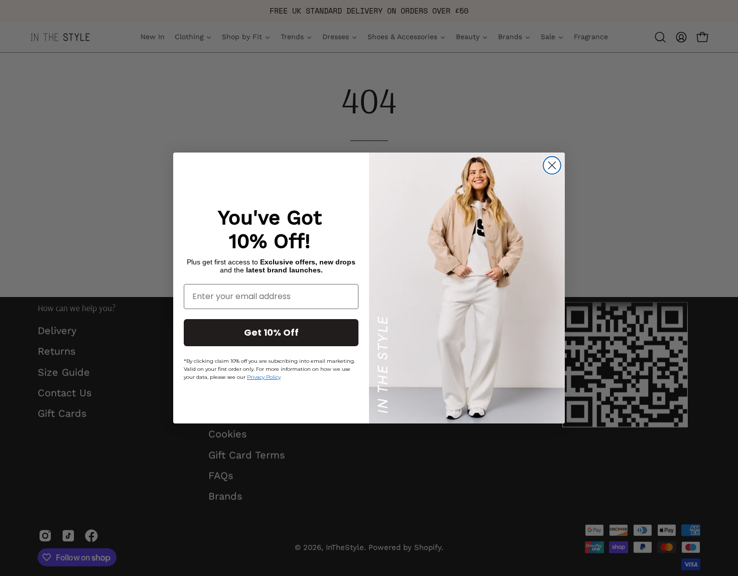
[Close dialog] (552, 165)
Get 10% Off (271, 332)
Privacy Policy (264, 377)
